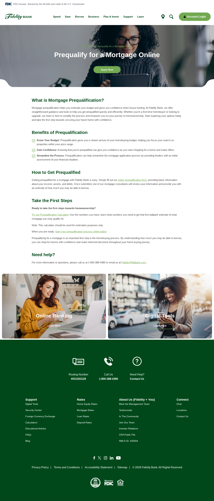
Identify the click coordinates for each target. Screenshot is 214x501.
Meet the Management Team (134, 404)
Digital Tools (31, 404)
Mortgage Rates (85, 410)
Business (93, 16)
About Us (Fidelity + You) (137, 399)
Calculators (31, 422)
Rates (81, 399)
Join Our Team (127, 422)
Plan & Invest (111, 16)
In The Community (129, 416)
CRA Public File (127, 434)
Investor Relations (128, 428)
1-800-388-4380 (108, 378)
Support (128, 16)
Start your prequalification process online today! (81, 231)
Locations (182, 410)
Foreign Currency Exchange (40, 416)
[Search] (171, 16)
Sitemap (122, 467)
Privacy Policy (40, 467)
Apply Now (110, 70)
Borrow (79, 16)
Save (68, 16)
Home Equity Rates (87, 404)
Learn (140, 16)
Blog (27, 441)
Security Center (33, 410)
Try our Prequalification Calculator (50, 214)
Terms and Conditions (67, 467)
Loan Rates (83, 416)
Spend (57, 16)
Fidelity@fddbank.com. (133, 262)
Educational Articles (35, 428)
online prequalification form (132, 180)
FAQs (28, 434)
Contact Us (137, 378)
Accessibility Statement (98, 467)
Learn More (58, 326)
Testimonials (125, 410)
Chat (179, 404)
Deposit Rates (84, 422)
